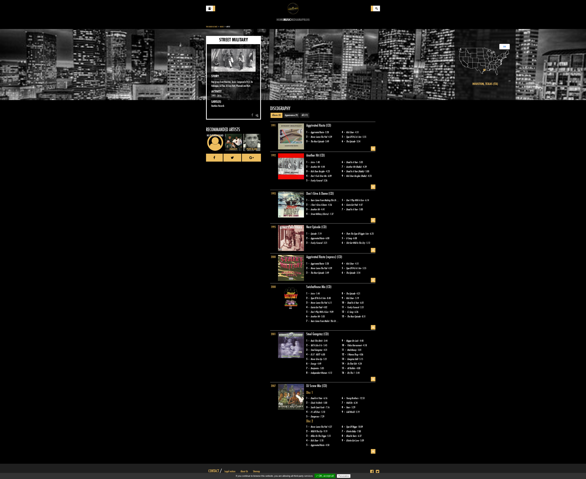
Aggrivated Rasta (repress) (321, 257)
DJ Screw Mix (314, 386)
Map (301, 19)
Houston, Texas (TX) (485, 84)
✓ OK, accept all (325, 476)
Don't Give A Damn (317, 193)
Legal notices (229, 471)
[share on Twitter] (232, 158)
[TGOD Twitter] (377, 472)
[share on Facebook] (214, 158)
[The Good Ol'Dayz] (293, 8)
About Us (244, 471)
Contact (213, 471)
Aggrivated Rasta (316, 125)
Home (280, 19)
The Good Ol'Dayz (211, 27)
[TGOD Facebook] (372, 472)
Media (294, 19)
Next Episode (313, 227)
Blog (307, 19)
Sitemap (256, 471)
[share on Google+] (251, 158)
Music (287, 19)
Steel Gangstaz (315, 334)
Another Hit (313, 155)
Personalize (343, 476)
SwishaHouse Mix (316, 287)
